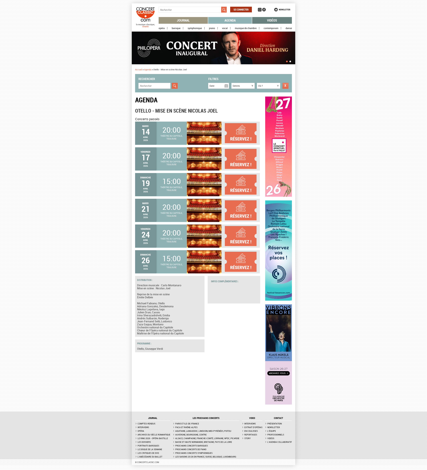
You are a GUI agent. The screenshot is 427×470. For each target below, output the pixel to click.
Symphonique (195, 28)
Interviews (143, 427)
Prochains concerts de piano (190, 449)
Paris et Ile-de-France (187, 423)
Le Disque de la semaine (150, 449)
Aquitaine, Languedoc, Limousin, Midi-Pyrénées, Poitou (203, 431)
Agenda (230, 20)
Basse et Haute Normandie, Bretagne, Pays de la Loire (203, 442)
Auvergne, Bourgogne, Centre (191, 434)
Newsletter (284, 9)
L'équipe (271, 431)
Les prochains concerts (206, 418)
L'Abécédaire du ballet (150, 456)
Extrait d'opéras (253, 427)
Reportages (250, 434)
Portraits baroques (148, 445)
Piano (212, 28)
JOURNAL (152, 418)
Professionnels (275, 434)
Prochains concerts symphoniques (193, 453)
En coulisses (251, 431)
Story (247, 438)
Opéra (162, 28)
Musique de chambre (246, 28)
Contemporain (271, 28)
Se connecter (241, 9)
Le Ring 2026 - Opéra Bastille (153, 438)
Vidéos (272, 20)
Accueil (138, 69)
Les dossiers (144, 442)
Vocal (225, 28)
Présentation (274, 423)
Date (211, 85)
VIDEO (252, 418)
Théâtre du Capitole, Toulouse (171, 137)
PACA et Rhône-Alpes (186, 427)
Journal (183, 20)
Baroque (176, 28)
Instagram (260, 10)
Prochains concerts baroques (191, 445)
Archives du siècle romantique (154, 434)
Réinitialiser (285, 86)
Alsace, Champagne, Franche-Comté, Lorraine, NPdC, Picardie (207, 438)
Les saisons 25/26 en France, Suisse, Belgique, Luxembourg (205, 456)
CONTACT (278, 418)
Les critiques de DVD (148, 453)
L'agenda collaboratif (279, 442)
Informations (242, 133)
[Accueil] (145, 26)
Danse (289, 28)
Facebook (264, 10)
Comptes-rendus (146, 423)
